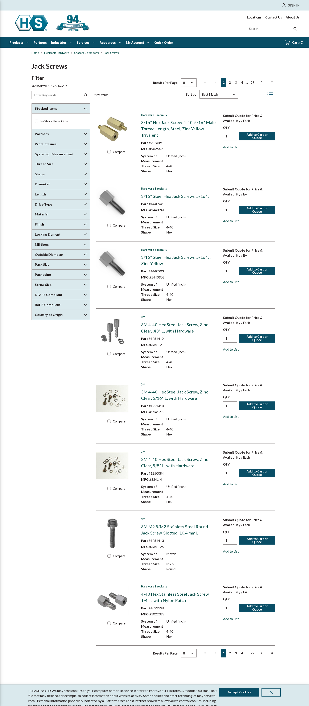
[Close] (271, 692)
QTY (226, 127)
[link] (205, 82)
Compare (119, 152)
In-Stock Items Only (54, 121)
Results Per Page (165, 82)
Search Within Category (49, 85)
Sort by (191, 94)
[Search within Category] (86, 95)
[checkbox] (36, 121)
